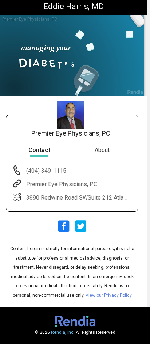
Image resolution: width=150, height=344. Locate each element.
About (102, 150)
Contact (39, 150)
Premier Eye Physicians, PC (61, 184)
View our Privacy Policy (109, 295)
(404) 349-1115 (45, 170)
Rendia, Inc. (63, 332)
